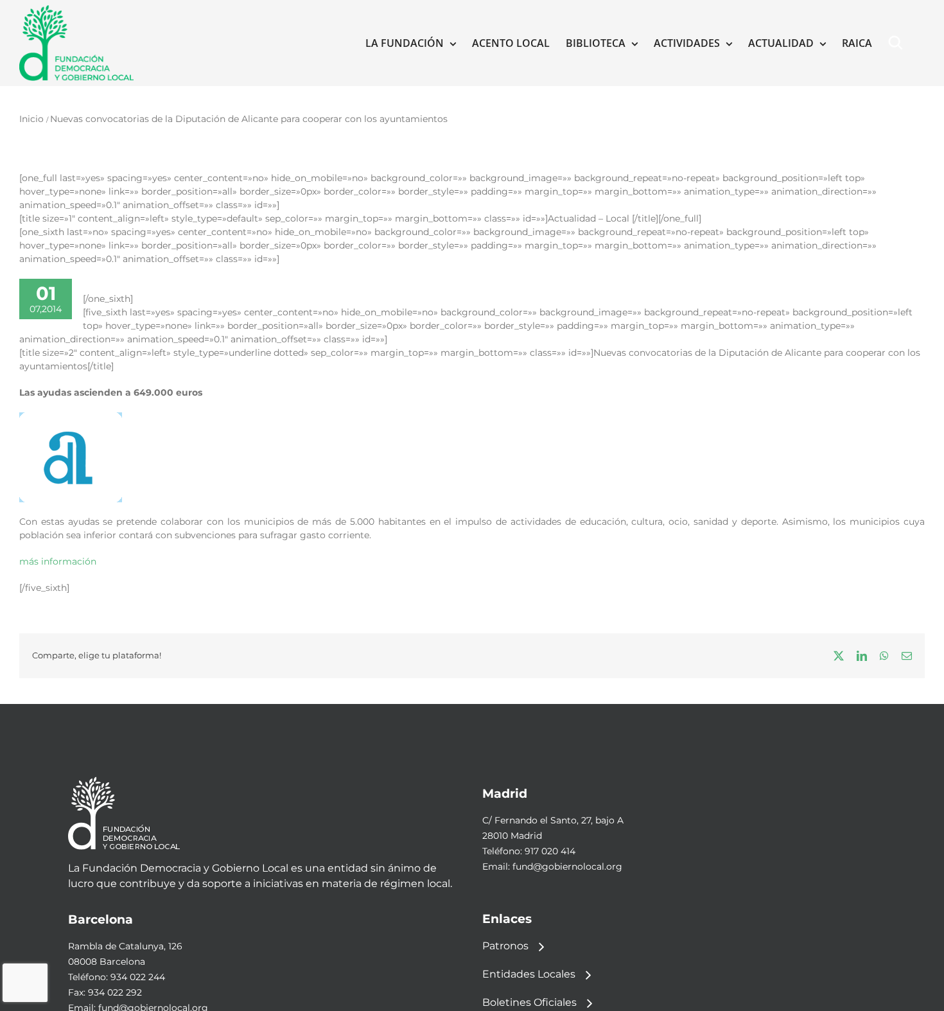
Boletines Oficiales (529, 1002)
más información (57, 561)
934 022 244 (137, 977)
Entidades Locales (528, 974)
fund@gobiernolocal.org (567, 866)
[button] (898, 43)
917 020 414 (550, 851)
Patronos (505, 946)
